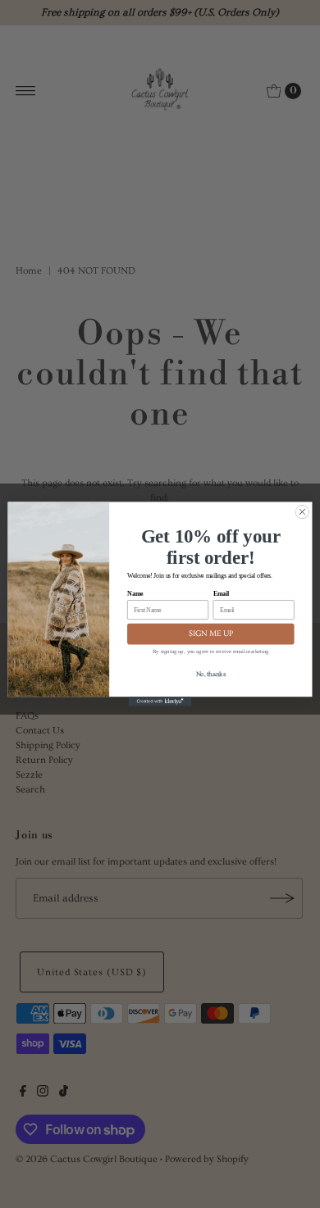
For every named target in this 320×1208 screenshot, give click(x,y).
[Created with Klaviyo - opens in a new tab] (160, 701)
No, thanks (211, 674)
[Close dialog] (302, 512)
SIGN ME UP (210, 633)
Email (221, 594)
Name (135, 594)
